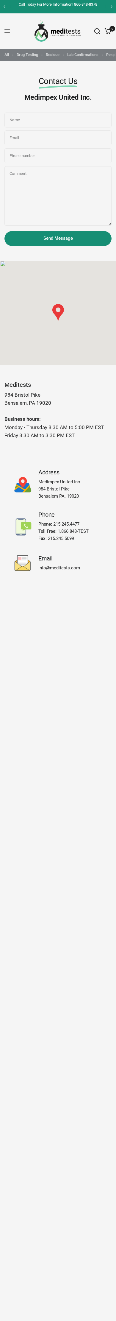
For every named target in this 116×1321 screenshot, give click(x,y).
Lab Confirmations (82, 54)
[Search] (97, 31)
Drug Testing (27, 54)
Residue (52, 54)
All (6, 54)
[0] (107, 31)
